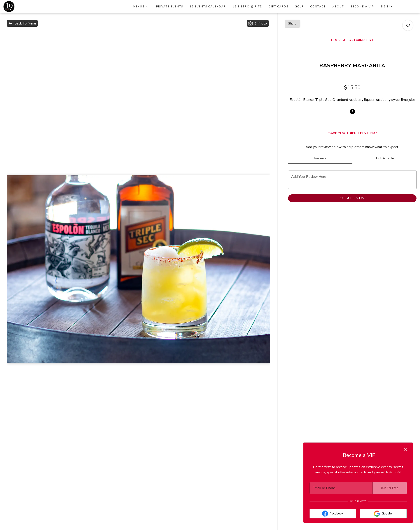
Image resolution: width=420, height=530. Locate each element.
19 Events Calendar (208, 6)
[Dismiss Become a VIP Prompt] (406, 449)
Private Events (169, 6)
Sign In (386, 6)
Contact (318, 6)
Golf (299, 6)
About (338, 6)
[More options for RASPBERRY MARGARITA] (407, 25)
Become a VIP (362, 6)
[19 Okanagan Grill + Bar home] (23, 6)
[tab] (320, 158)
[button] (141, 6)
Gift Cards (278, 6)
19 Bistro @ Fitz (247, 6)
